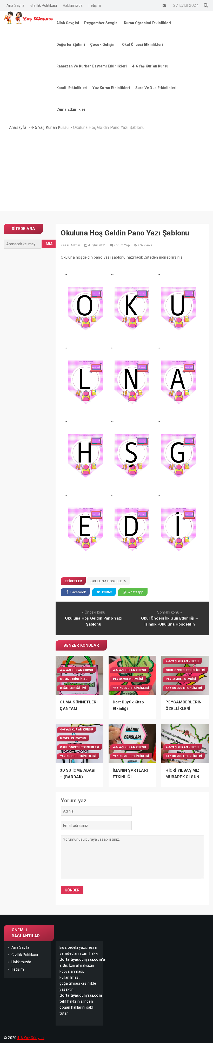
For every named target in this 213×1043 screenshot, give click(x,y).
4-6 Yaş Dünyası (30, 1038)
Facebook (78, 592)
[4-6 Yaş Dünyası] (29, 23)
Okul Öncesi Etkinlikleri (185, 670)
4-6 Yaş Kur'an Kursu (76, 670)
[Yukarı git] (204, 1034)
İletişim (95, 5)
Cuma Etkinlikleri (74, 679)
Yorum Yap (122, 245)
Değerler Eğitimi (73, 688)
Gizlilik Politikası (43, 5)
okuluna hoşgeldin (108, 581)
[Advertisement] (106, 174)
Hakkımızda (73, 5)
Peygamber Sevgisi (128, 679)
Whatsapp (135, 592)
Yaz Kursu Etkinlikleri (131, 688)
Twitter (106, 592)
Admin (75, 245)
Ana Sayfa (15, 5)
